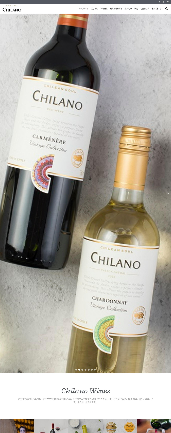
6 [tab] (92, 370)
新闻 (136, 8)
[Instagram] (163, 1)
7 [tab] (95, 370)
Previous (4, 193)
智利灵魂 (104, 8)
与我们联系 (144, 8)
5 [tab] (89, 370)
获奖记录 (128, 8)
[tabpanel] (85, 193)
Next (167, 193)
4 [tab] (86, 370)
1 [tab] (76, 370)
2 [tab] (79, 370)
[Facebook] (159, 1)
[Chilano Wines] (12, 9)
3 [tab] (82, 370)
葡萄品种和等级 (116, 8)
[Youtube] (167, 1)
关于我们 (94, 8)
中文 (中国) (84, 8)
